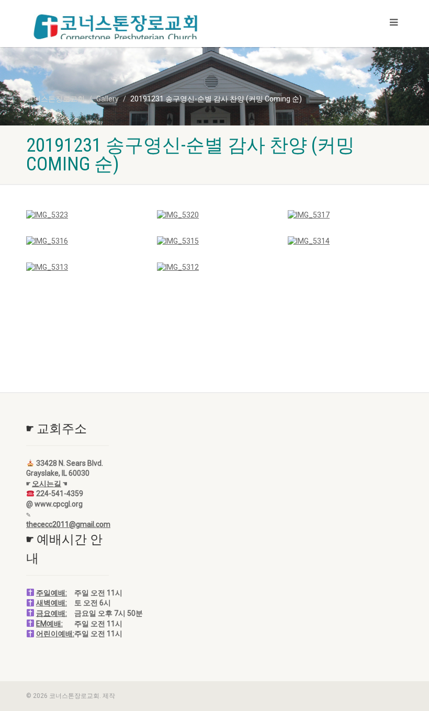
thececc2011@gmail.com (68, 524)
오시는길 (46, 483)
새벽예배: (51, 603)
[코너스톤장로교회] (116, 28)
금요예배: (51, 613)
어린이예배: (55, 633)
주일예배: (51, 593)
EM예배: (49, 624)
